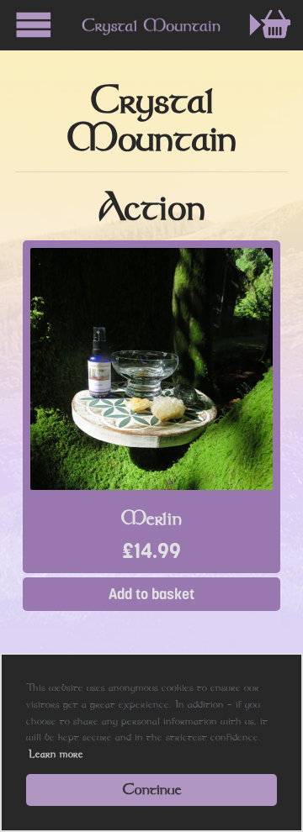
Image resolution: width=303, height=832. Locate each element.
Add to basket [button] (151, 594)
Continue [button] (152, 789)
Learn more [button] (56, 753)
